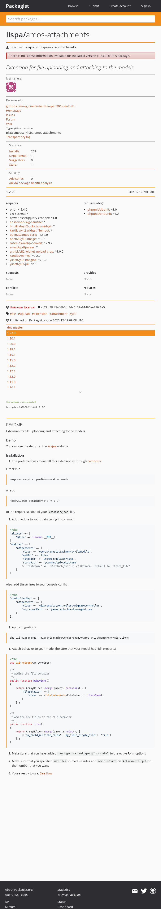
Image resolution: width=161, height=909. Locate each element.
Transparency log (18, 137)
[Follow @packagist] (144, 891)
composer (94, 461)
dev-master (15, 327)
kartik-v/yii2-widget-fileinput (29, 230)
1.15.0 (11, 360)
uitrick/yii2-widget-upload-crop (31, 251)
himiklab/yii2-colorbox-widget (30, 226)
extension (40, 314)
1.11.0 (11, 382)
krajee (52, 446)
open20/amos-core (23, 235)
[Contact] (135, 891)
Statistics (63, 890)
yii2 (73, 314)
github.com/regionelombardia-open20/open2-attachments (47, 106)
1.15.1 (11, 355)
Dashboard (65, 907)
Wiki (9, 124)
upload (25, 314)
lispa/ (16, 34)
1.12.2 (11, 366)
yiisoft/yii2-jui (19, 264)
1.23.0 (11, 333)
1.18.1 (11, 349)
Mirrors (10, 907)
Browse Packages (69, 895)
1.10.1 (11, 387)
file (14, 314)
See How (46, 773)
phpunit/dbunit (98, 209)
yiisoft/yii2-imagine (23, 260)
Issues (10, 115)
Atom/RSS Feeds (16, 895)
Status (61, 902)
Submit (94, 6)
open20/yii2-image (23, 239)
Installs (14, 151)
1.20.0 (11, 344)
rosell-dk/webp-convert (26, 243)
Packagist (17, 6)
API (7, 902)
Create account (120, 6)
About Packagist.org (19, 890)
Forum (10, 119)
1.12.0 (11, 377)
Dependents (17, 156)
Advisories (16, 179)
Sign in (146, 6)
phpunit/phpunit (99, 214)
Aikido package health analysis (30, 183)
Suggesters (17, 160)
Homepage (13, 111)
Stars (12, 164)
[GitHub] (153, 891)
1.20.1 (11, 338)
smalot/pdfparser (22, 247)
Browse (73, 6)
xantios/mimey (20, 256)
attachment (59, 314)
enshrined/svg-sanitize (26, 222)
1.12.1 (11, 371)
